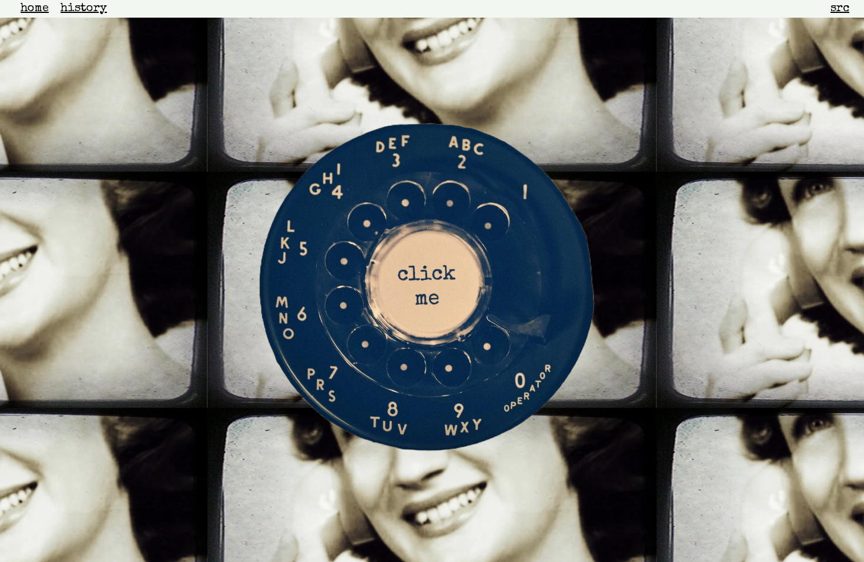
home (35, 9)
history (84, 9)
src (839, 9)
